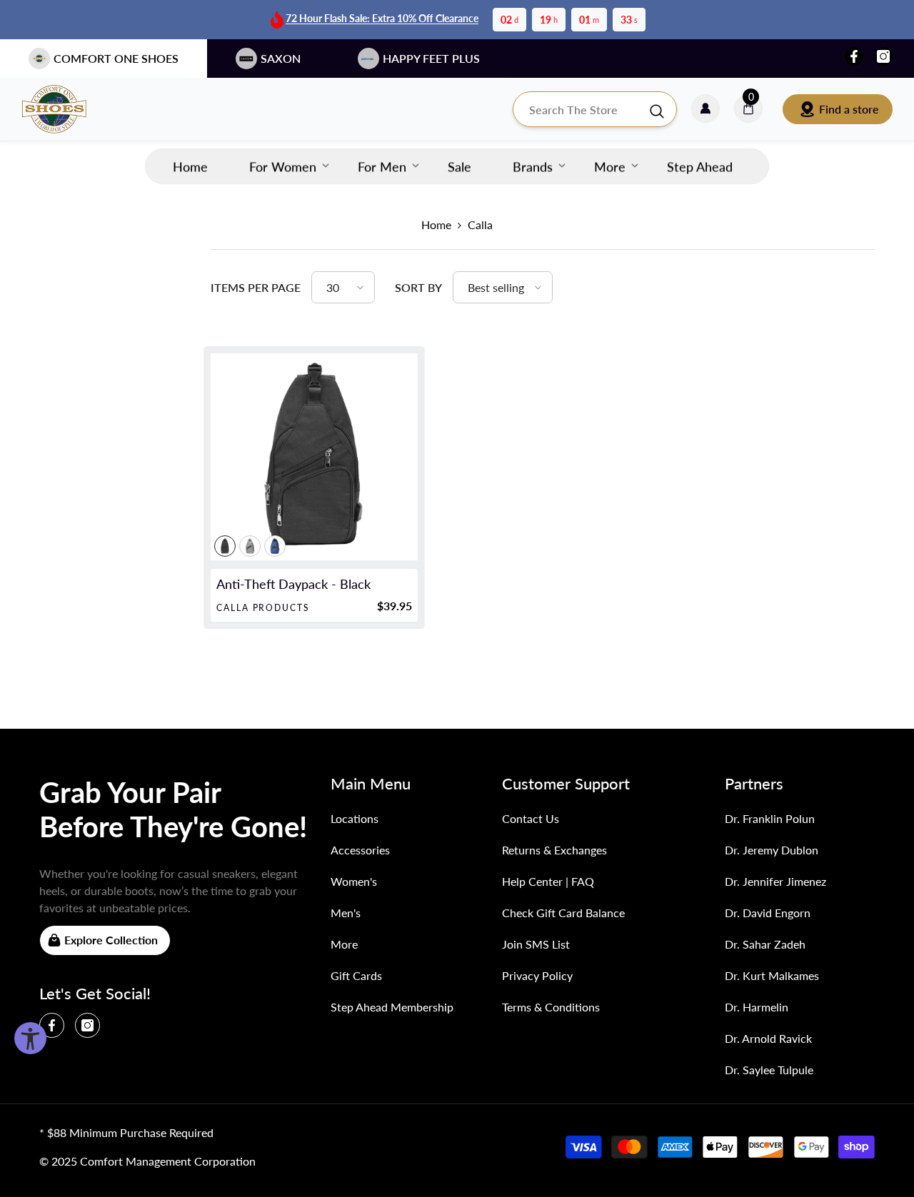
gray (250, 546)
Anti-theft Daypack (293, 584)
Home (436, 224)
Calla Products (263, 607)
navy (275, 546)
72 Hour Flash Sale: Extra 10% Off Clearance (382, 18)
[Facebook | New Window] (854, 56)
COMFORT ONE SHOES (116, 58)
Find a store (849, 109)
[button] (343, 287)
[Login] (705, 109)
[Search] (595, 109)
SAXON (281, 58)
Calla (480, 224)
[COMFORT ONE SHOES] (67, 109)
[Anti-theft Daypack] (314, 456)
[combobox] (580, 109)
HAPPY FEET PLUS (431, 58)
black (225, 546)
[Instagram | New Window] (883, 56)
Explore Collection (111, 939)
